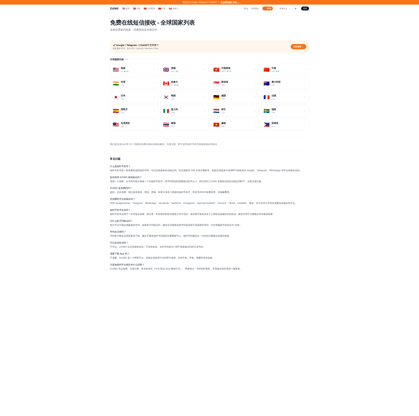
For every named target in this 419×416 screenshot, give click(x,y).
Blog (246, 8)
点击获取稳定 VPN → (229, 2)
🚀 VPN (267, 8)
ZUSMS (114, 8)
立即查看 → (298, 46)
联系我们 (255, 8)
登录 (305, 8)
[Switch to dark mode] (295, 8)
